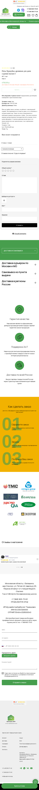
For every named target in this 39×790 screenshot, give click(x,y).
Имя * (3, 206)
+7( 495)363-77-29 (7, 768)
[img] (22, 10)
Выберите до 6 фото (8, 196)
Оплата (4, 746)
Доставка (4, 741)
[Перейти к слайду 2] (18, 567)
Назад (14, 27)
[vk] (28, 769)
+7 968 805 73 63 (32, 9)
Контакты (4, 749)
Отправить (19, 225)
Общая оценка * (7, 168)
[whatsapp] (24, 769)
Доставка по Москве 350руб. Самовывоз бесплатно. (18, 85)
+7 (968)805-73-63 (7, 772)
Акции (21, 738)
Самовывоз (5, 744)
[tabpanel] (19, 278)
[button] (19, 786)
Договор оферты (23, 746)
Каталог (4, 738)
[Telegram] (21, 769)
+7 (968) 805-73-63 (20, 599)
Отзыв (4, 175)
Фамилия (4, 215)
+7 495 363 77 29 (32, 11)
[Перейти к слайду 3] (20, 567)
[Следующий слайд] (37, 559)
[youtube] (31, 769)
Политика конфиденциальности (28, 744)
